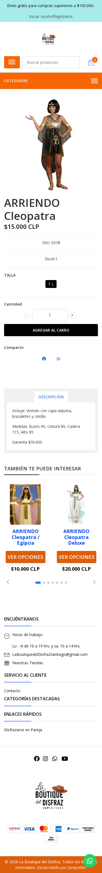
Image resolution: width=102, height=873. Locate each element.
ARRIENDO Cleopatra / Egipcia (25, 537)
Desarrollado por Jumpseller (61, 867)
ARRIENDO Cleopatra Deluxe (76, 537)
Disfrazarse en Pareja (23, 729)
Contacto (12, 690)
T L (51, 284)
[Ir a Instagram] (45, 758)
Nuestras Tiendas (27, 662)
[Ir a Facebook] (37, 758)
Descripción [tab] (51, 396)
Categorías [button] (16, 80)
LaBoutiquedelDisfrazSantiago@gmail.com (50, 654)
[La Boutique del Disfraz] (48, 38)
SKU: (46, 242)
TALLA (10, 275)
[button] (7, 582)
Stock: (50, 258)
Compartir (14, 347)
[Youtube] (64, 758)
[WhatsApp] (54, 758)
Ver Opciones (25, 557)
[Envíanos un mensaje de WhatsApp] (90, 861)
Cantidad (13, 304)
